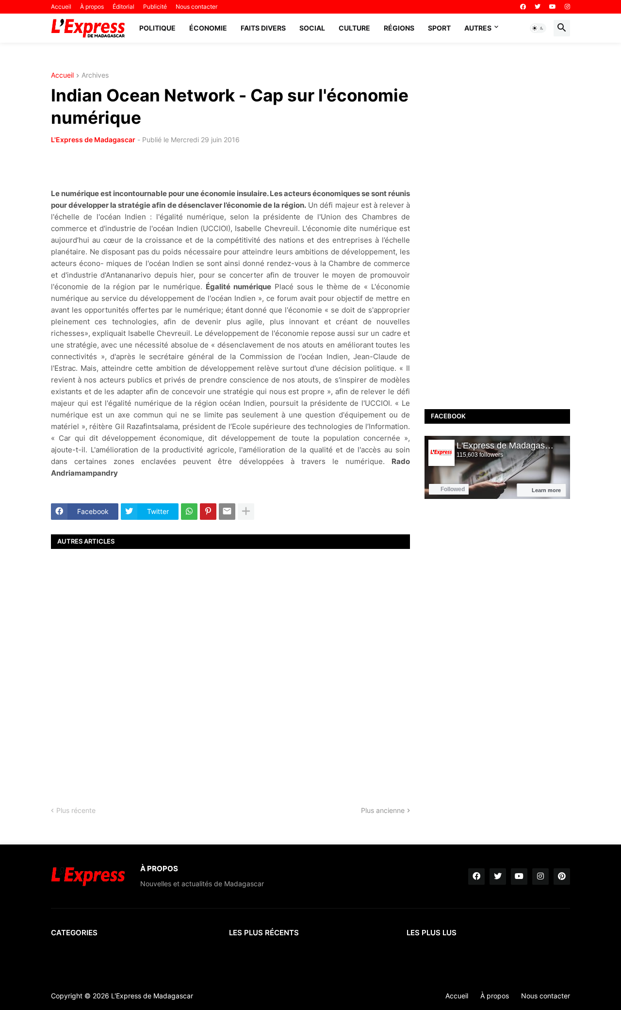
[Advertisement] (230, 669)
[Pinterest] (208, 511)
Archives (95, 75)
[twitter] (537, 7)
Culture (354, 28)
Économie (208, 28)
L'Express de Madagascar (93, 139)
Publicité (155, 6)
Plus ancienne (383, 810)
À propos (92, 6)
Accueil (61, 6)
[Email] (227, 511)
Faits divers (263, 28)
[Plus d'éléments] (246, 511)
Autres (477, 28)
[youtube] (552, 7)
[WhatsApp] (189, 511)
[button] (538, 28)
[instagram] (567, 7)
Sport (439, 28)
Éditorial (123, 6)
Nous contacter (196, 6)
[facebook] (523, 7)
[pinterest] (562, 876)
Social (312, 28)
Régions (399, 28)
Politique (157, 28)
